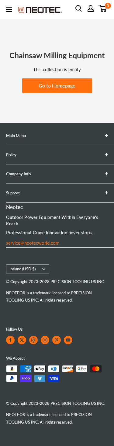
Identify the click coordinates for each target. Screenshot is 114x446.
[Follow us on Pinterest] (56, 340)
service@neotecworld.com (32, 243)
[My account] (91, 8)
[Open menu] (9, 9)
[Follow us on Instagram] (45, 340)
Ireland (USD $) (22, 268)
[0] (103, 8)
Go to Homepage (57, 85)
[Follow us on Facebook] (10, 340)
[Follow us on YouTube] (68, 340)
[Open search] (78, 8)
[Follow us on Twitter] (22, 340)
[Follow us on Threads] (33, 340)
